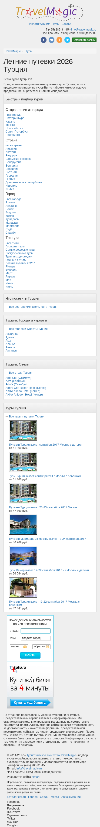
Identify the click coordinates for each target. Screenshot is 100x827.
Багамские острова (18, 159)
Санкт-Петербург (17, 131)
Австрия (11, 152)
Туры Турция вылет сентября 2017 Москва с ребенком (45, 476)
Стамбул (11, 232)
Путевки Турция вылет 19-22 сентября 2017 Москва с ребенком (44, 603)
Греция (10, 179)
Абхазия (11, 148)
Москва (10, 124)
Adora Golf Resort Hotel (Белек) (26, 388)
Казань (10, 121)
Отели (44, 797)
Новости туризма (39, 24)
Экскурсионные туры (19, 253)
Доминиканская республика (24, 182)
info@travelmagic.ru (84, 29)
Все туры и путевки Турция (26, 416)
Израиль (11, 185)
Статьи (66, 24)
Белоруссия (13, 162)
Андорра (11, 155)
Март (9, 273)
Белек (9, 209)
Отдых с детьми (16, 260)
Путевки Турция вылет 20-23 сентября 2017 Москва (43, 507)
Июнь (9, 283)
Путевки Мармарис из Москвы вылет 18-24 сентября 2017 (47, 538)
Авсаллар (12, 333)
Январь (10, 266)
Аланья (10, 202)
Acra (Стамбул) (16, 381)
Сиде (9, 229)
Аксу (8, 340)
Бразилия (12, 169)
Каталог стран (16, 797)
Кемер (10, 216)
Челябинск (13, 135)
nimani (36, 777)
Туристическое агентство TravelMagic (51, 755)
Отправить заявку (84, 39)
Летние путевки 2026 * (20, 263)
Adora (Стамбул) (16, 384)
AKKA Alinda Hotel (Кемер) (23, 391)
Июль (9, 286)
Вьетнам (11, 172)
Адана (10, 337)
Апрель (10, 276)
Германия (12, 175)
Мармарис (12, 226)
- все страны (14, 145)
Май (8, 280)
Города (33, 797)
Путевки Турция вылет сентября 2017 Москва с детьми (45, 444)
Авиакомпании (71, 797)
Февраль (11, 270)
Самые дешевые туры (20, 249)
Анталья (11, 206)
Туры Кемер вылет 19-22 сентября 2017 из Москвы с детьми (49, 570)
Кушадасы (12, 219)
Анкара (10, 347)
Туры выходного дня (19, 256)
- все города (13, 114)
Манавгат (12, 222)
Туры (56, 24)
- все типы (12, 243)
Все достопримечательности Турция (33, 306)
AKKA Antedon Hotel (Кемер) (24, 394)
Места (55, 797)
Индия (10, 189)
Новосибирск (14, 128)
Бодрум (11, 212)
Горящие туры (15, 246)
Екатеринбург (15, 118)
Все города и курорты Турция (28, 329)
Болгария (12, 165)
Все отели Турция (21, 372)
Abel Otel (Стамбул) (18, 377)
